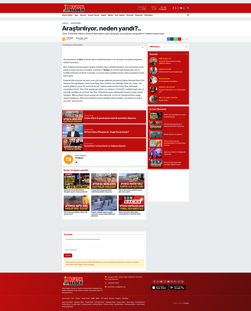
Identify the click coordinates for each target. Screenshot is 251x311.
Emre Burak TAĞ (165, 58)
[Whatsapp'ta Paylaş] (175, 39)
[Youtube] (168, 281)
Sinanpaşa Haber (130, 304)
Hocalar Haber (76, 304)
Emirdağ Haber (140, 302)
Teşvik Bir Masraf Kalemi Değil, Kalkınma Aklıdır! (170, 62)
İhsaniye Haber (86, 304)
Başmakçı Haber (79, 302)
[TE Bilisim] (68, 159)
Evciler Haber (66, 304)
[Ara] (188, 8)
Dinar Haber (130, 302)
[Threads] (172, 281)
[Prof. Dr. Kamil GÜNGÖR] (153, 99)
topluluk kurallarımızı (81, 262)
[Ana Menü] (188, 15)
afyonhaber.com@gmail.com (116, 287)
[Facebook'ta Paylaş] (168, 39)
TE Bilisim (79, 158)
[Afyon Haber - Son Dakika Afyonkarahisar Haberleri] (74, 8)
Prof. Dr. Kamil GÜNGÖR (168, 97)
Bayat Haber (89, 302)
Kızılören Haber (108, 304)
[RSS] (182, 281)
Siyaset (83, 15)
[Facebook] (154, 281)
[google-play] (177, 287)
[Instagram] (164, 281)
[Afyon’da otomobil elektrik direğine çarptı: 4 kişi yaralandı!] (77, 181)
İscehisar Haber (97, 304)
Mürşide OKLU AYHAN (167, 87)
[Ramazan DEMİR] (153, 70)
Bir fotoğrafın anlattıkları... (168, 81)
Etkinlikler (148, 15)
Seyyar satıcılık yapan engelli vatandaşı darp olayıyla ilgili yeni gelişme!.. (103, 214)
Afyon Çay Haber (67, 302)
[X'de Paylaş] (172, 39)
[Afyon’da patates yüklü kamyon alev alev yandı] (131, 181)
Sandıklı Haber (119, 304)
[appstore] (159, 287)
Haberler (65, 23)
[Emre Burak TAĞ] (153, 61)
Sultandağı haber (67, 306)
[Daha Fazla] (179, 39)
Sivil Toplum (120, 15)
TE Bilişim (186, 303)
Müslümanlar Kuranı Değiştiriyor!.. (171, 72)
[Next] (175, 281)
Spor (76, 15)
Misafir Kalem (164, 78)
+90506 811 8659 (113, 283)
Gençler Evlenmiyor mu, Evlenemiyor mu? (172, 91)
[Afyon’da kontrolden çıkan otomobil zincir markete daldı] (131, 203)
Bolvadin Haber (99, 302)
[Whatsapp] (179, 281)
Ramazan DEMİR (165, 69)
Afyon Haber (67, 15)
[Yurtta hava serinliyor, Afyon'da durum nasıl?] (77, 203)
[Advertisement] (168, 186)
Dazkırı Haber (121, 302)
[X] (157, 281)
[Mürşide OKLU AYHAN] (153, 89)
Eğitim (110, 15)
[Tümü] (186, 46)
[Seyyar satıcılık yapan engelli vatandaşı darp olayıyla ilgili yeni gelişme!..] (104, 203)
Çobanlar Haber (110, 302)
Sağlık (103, 15)
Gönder (68, 255)
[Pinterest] (161, 281)
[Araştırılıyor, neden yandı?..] (104, 45)
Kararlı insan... (164, 100)
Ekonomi (130, 15)
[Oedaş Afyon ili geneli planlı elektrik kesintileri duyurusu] (104, 181)
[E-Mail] (76, 162)
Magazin (139, 15)
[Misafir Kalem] (153, 80)
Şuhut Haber (141, 304)
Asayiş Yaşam (93, 15)
